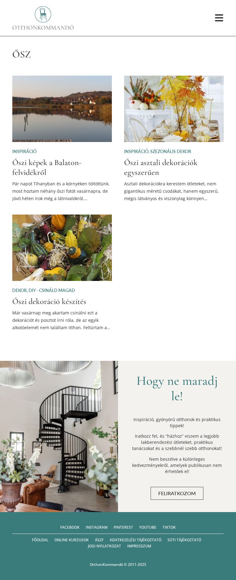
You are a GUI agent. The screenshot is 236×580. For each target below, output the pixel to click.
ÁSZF (99, 540)
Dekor (19, 290)
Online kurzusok (71, 540)
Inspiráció (24, 151)
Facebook (70, 527)
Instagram (97, 527)
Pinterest (123, 527)
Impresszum (139, 546)
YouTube (147, 527)
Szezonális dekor (170, 151)
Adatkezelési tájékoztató (135, 540)
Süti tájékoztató (184, 540)
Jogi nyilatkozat (104, 546)
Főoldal (40, 540)
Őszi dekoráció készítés (49, 301)
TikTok (169, 527)
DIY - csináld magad (52, 290)
